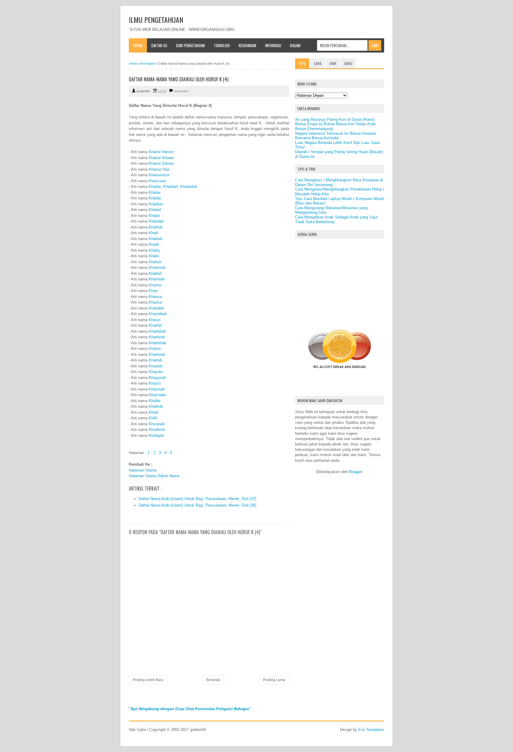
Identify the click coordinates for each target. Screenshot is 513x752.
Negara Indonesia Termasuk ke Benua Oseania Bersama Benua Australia (335, 135)
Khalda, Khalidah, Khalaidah (173, 186)
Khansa (155, 296)
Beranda (213, 680)
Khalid (154, 215)
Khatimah (157, 354)
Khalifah (156, 227)
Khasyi (155, 320)
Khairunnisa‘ (159, 175)
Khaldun (156, 204)
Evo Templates (371, 729)
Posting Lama (274, 680)
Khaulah (156, 366)
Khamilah (157, 279)
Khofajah (156, 435)
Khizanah (157, 424)
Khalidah (156, 221)
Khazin (155, 383)
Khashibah (158, 314)
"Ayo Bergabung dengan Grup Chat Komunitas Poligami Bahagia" (190, 709)
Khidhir (155, 401)
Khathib (155, 325)
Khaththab (157, 343)
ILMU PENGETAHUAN (156, 19)
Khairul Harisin (161, 152)
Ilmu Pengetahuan (190, 45)
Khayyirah (157, 377)
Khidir (154, 412)
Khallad (155, 273)
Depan (137, 45)
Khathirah (157, 337)
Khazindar (157, 395)
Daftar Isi (159, 45)
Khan (153, 290)
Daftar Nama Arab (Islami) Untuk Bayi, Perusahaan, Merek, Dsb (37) (197, 498)
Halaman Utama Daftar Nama (154, 476)
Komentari (181, 91)
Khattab (155, 360)
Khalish (155, 262)
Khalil (153, 233)
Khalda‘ (155, 198)
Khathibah (157, 331)
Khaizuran (157, 181)
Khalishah (157, 267)
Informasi (273, 45)
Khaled (155, 209)
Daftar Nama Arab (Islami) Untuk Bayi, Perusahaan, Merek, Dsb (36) (197, 505)
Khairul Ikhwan (161, 158)
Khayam (156, 371)
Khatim (155, 348)
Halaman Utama (142, 470)
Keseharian (247, 45)
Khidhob (156, 406)
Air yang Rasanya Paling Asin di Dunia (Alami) (335, 119)
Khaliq (154, 250)
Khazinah (157, 389)
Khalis (154, 256)
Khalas (155, 192)
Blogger (355, 471)
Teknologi (222, 45)
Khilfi (153, 418)
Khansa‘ (156, 302)
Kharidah (156, 308)
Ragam (295, 45)
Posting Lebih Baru (148, 680)
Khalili (154, 244)
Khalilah (155, 239)
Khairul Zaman (161, 163)
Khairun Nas (159, 169)
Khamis (155, 285)
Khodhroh (157, 429)
